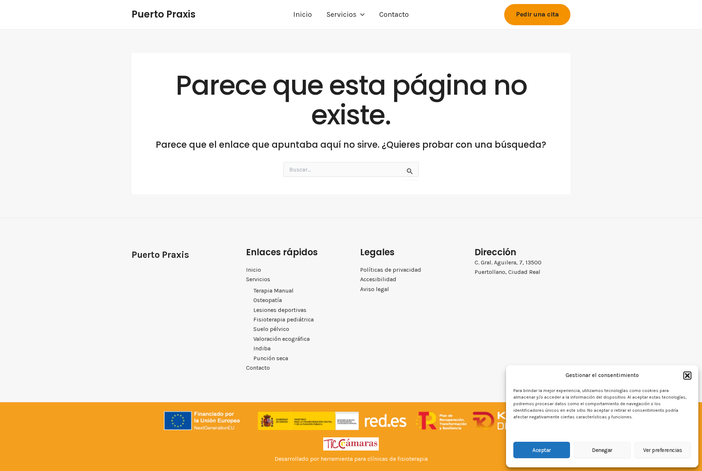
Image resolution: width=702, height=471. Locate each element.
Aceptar (541, 450)
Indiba (262, 348)
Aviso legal (374, 289)
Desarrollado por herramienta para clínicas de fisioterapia (351, 458)
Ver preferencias (662, 450)
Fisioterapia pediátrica (283, 319)
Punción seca (270, 358)
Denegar (602, 450)
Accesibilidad (378, 279)
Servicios (341, 14)
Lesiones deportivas (279, 309)
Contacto (394, 14)
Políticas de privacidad (390, 269)
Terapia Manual (273, 290)
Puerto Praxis (164, 14)
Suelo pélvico (271, 328)
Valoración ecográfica (281, 338)
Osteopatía (267, 300)
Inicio (302, 14)
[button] (687, 375)
